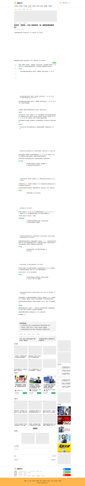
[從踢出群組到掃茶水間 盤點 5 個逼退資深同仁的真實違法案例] (59, 380)
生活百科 (29, 6)
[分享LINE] (15, 68)
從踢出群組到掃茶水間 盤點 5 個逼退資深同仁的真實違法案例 (66, 380)
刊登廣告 (25, 480)
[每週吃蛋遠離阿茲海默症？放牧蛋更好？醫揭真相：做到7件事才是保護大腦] (49, 418)
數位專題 (45, 6)
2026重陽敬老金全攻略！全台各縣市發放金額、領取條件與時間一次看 (66, 367)
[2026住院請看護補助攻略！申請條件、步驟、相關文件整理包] (59, 374)
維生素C (33, 334)
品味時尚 (34, 6)
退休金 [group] (20, 9)
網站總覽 (59, 480)
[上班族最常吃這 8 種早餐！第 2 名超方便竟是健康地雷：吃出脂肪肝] (35, 405)
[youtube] (67, 3)
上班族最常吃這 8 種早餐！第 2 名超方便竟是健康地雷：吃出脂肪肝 (35, 411)
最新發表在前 (53, 459)
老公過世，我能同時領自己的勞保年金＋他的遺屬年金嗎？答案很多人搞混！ (66, 383)
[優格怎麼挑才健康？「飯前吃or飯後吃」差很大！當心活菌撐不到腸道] (49, 405)
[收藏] (15, 74)
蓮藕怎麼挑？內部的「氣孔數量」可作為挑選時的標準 (35, 356)
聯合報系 (48, 480)
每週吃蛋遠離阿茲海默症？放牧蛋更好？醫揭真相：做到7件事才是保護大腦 (49, 424)
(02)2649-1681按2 (32, 471)
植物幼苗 (29, 334)
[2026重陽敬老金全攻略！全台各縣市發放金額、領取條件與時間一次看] (59, 367)
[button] (70, 3)
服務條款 (37, 480)
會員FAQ (25, 474)
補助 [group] (27, 9)
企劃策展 (50, 6)
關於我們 (55, 480)
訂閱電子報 (29, 475)
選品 (25, 334)
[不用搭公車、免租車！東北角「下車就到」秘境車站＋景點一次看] (59, 371)
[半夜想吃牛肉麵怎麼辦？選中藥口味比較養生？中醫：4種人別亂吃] (20, 418)
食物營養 (21, 334)
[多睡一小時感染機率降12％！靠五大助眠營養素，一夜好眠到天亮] (35, 363)
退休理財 (16, 6)
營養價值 (38, 334)
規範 (15, 455)
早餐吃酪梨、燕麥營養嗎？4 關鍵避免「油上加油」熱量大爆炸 (20, 411)
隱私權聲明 (44, 480)
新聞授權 (33, 480)
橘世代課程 (20, 474)
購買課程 (61, 2)
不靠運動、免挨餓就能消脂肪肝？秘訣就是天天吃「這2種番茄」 (35, 424)
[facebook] (63, 3)
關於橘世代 (20, 472)
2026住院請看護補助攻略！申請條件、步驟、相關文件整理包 (66, 374)
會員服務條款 (38, 475)
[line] (65, 3)
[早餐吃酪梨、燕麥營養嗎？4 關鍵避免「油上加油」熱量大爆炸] (20, 405)
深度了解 (24, 393)
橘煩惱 (38, 6)
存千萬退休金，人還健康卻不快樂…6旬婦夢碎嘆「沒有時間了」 (66, 387)
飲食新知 (25, 22)
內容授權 (29, 472)
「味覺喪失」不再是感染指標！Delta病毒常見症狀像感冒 (20, 356)
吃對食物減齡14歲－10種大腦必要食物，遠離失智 (20, 370)
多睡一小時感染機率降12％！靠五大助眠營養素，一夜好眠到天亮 (35, 370)
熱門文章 (59, 364)
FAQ (28, 480)
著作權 (41, 480)
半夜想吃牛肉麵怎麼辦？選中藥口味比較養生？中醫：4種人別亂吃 (20, 424)
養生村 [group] (16, 9)
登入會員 (24, 475)
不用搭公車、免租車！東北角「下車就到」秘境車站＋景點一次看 (66, 371)
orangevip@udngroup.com (23, 471)
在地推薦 (25, 6)
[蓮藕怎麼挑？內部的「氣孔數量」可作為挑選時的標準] (35, 350)
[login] (68, 3)
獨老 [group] (30, 9)
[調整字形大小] (15, 77)
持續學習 (21, 6)
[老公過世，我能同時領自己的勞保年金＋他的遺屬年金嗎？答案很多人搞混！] (59, 383)
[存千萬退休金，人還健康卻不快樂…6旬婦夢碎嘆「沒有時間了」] (59, 387)
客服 (30, 480)
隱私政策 (43, 475)
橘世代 (15, 22)
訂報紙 (52, 480)
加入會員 (20, 475)
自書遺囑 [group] (23, 9)
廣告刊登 (25, 472)
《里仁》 (25, 314)
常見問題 (33, 475)
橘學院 (41, 6)
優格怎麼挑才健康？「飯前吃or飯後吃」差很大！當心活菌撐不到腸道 (49, 411)
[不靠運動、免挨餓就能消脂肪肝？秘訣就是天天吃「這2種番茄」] (35, 418)
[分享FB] (15, 65)
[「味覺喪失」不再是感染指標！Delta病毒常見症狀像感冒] (20, 350)
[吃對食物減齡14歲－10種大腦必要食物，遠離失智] (20, 363)
